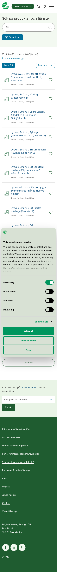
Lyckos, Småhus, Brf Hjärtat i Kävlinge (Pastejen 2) (27, 210)
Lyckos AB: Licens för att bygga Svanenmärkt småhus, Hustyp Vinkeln (28, 191)
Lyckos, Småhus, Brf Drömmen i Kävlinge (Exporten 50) (28, 151)
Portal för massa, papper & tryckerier (20, 454)
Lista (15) (8, 65)
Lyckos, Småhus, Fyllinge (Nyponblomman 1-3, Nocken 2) (28, 134)
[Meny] (51, 6)
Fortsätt (9, 407)
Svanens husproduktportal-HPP (18, 462)
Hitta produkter (23, 7)
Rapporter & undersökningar (16, 470)
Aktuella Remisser (11, 438)
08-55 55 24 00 (29, 388)
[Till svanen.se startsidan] (5, 6)
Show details (41, 321)
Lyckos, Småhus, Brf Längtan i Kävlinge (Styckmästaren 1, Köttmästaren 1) (27, 170)
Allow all (28, 331)
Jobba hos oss (9, 495)
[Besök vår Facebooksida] (5, 547)
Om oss (6, 487)
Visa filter (14, 37)
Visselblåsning (9, 511)
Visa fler (29, 363)
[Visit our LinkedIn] (22, 547)
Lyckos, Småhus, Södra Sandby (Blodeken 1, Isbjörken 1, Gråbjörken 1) (28, 115)
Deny (28, 350)
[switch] (49, 291)
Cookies (6, 503)
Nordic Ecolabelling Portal (15, 446)
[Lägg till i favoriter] (51, 80)
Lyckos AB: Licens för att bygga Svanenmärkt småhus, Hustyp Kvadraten (28, 77)
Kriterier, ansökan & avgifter (16, 429)
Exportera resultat (11, 58)
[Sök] (38, 6)
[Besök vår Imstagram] (13, 547)
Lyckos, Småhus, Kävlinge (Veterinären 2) (25, 96)
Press (4, 479)
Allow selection (29, 340)
